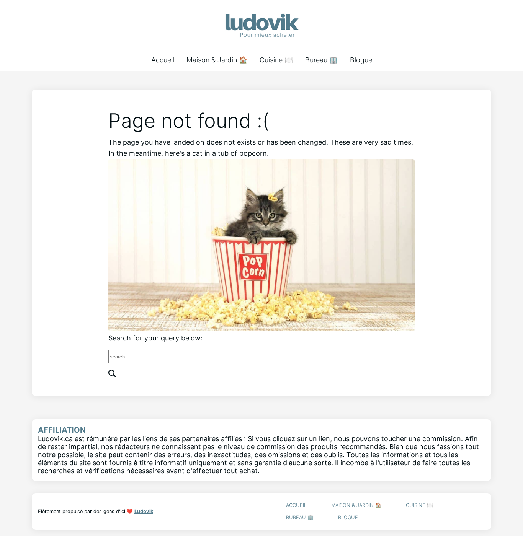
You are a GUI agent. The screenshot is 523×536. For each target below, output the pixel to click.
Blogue (361, 60)
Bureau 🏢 (321, 60)
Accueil (162, 60)
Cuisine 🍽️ (276, 60)
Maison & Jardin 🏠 (216, 60)
